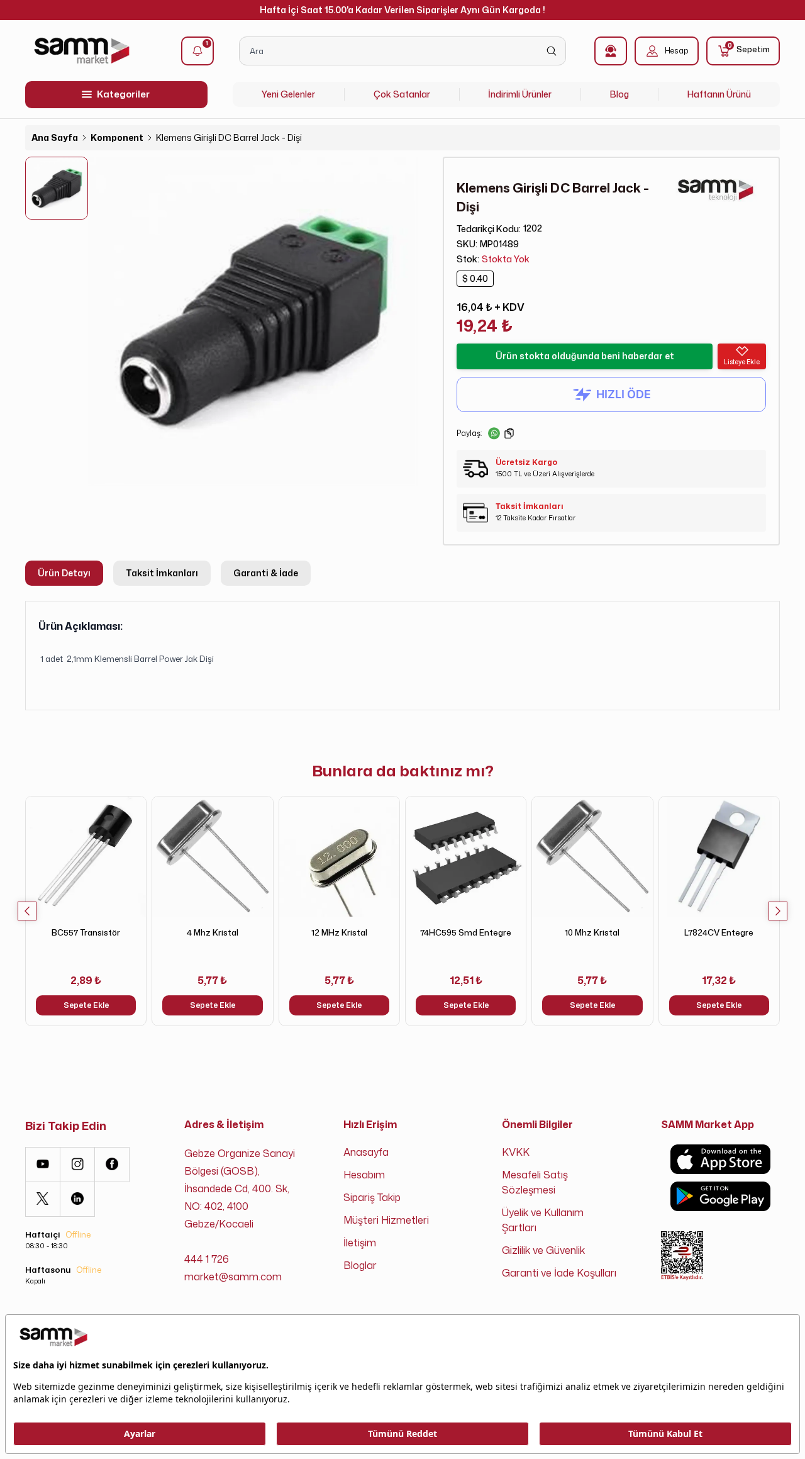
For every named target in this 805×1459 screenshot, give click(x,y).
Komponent (117, 137)
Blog (619, 94)
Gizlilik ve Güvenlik (543, 1250)
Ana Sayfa (54, 137)
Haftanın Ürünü (719, 94)
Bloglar (360, 1265)
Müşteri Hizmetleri (386, 1220)
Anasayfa (366, 1152)
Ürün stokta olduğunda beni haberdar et (585, 356)
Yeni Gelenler (288, 94)
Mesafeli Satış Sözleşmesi (535, 1182)
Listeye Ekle (742, 361)
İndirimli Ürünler (520, 94)
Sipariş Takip (372, 1197)
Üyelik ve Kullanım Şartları (543, 1219)
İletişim (359, 1242)
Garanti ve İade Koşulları (559, 1273)
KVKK (516, 1152)
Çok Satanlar (402, 94)
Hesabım (364, 1175)
